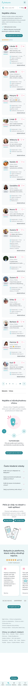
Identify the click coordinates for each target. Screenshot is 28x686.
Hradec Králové (6, 638)
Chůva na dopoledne (15, 619)
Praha (3, 634)
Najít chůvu (5, 619)
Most (18, 640)
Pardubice (5, 640)
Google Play (20, 520)
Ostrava (12, 634)
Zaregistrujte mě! (14, 606)
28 (20, 383)
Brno (7, 634)
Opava (9, 642)
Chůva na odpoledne (8, 621)
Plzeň (17, 634)
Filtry (23, 8)
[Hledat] (3, 8)
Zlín (15, 640)
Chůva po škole (6, 627)
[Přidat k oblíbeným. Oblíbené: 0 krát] (23, 299)
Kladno (23, 640)
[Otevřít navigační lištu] (24, 2)
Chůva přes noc (6, 623)
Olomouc (4, 636)
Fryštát (4, 642)
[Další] (24, 384)
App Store (9, 520)
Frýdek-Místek (16, 642)
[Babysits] (6, 2)
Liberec (22, 634)
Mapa (15, 678)
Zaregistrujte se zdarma (14, 35)
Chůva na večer (19, 621)
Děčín (22, 642)
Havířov (11, 640)
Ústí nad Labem (16, 638)
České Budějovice (13, 636)
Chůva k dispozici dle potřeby (10, 625)
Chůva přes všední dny (18, 627)
